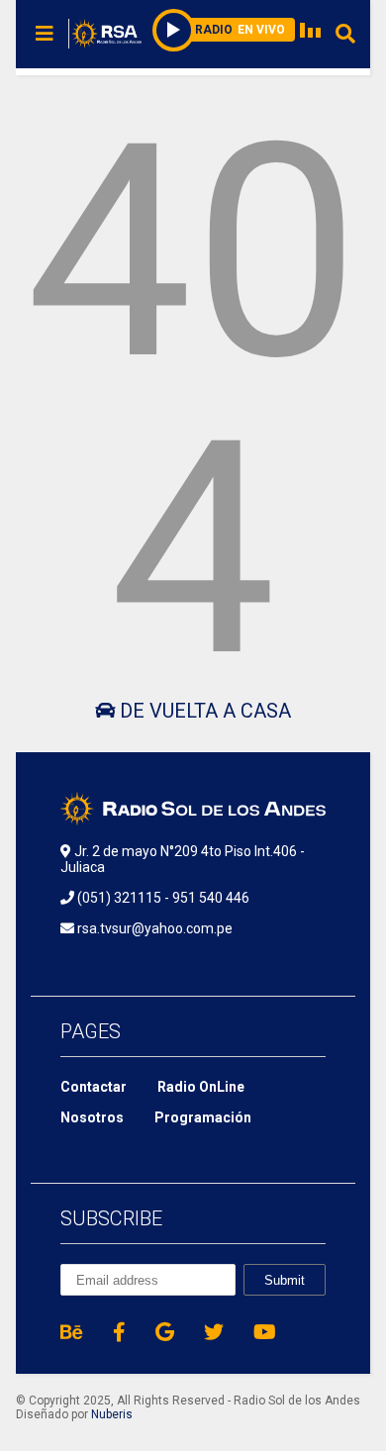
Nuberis (112, 1414)
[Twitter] (214, 1332)
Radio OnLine (200, 1087)
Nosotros (92, 1117)
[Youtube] (264, 1332)
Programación (202, 1117)
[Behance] (71, 1332)
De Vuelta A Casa (203, 711)
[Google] (164, 1332)
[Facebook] (119, 1332)
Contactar (93, 1087)
